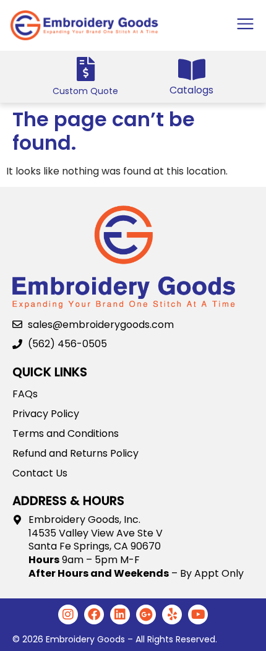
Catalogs (191, 90)
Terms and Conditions (65, 434)
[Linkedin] (120, 614)
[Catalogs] (191, 70)
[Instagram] (68, 614)
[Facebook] (94, 614)
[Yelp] (172, 614)
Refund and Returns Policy (75, 454)
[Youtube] (198, 614)
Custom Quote (85, 91)
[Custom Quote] (86, 69)
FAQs (25, 394)
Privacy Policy (45, 414)
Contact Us (39, 473)
